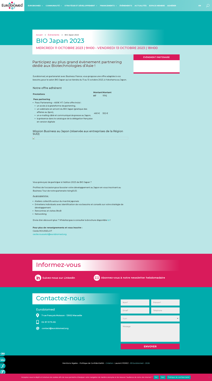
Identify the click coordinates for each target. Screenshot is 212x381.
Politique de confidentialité (178, 377)
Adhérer (171, 6)
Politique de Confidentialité (92, 363)
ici (108, 220)
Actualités (141, 6)
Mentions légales (70, 363)
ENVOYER (150, 346)
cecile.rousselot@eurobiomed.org (49, 234)
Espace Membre (157, 6)
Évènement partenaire (156, 57)
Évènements (126, 6)
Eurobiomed (34, 6)
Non (163, 377)
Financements (107, 6)
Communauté (53, 6)
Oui (156, 377)
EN (200, 6)
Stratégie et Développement (80, 6)
